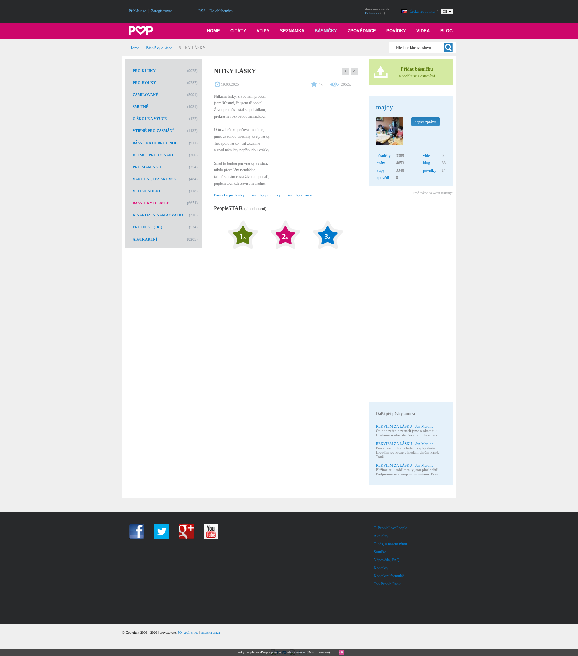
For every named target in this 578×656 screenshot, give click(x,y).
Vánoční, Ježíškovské (156, 179)
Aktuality (381, 536)
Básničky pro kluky (229, 195)
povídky (429, 170)
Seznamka (292, 30)
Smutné (140, 107)
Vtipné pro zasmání (153, 131)
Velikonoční (146, 191)
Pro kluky (144, 71)
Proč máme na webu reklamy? (433, 193)
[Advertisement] (411, 299)
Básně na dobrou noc (155, 143)
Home (213, 30)
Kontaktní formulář (389, 576)
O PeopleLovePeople (390, 528)
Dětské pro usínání (153, 155)
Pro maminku (147, 167)
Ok (341, 652)
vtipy (381, 170)
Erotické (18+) (147, 227)
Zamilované (145, 95)
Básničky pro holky (265, 195)
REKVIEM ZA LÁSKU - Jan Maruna (405, 426)
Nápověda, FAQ (387, 560)
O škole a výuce (150, 119)
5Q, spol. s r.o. (188, 632)
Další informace (318, 652)
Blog (446, 30)
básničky (384, 155)
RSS (202, 11)
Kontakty (381, 568)
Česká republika (423, 11)
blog (426, 163)
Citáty (238, 30)
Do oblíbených (221, 11)
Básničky (326, 30)
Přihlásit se (137, 11)
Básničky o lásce (159, 47)
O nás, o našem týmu (390, 544)
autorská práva (210, 632)
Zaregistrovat (161, 11)
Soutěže (380, 552)
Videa (423, 30)
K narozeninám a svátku (159, 215)
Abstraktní (145, 239)
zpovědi (383, 177)
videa (427, 155)
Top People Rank (387, 584)
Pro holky (144, 83)
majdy (384, 107)
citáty (381, 163)
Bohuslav (372, 13)
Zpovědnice (362, 30)
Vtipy (263, 30)
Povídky (396, 30)
